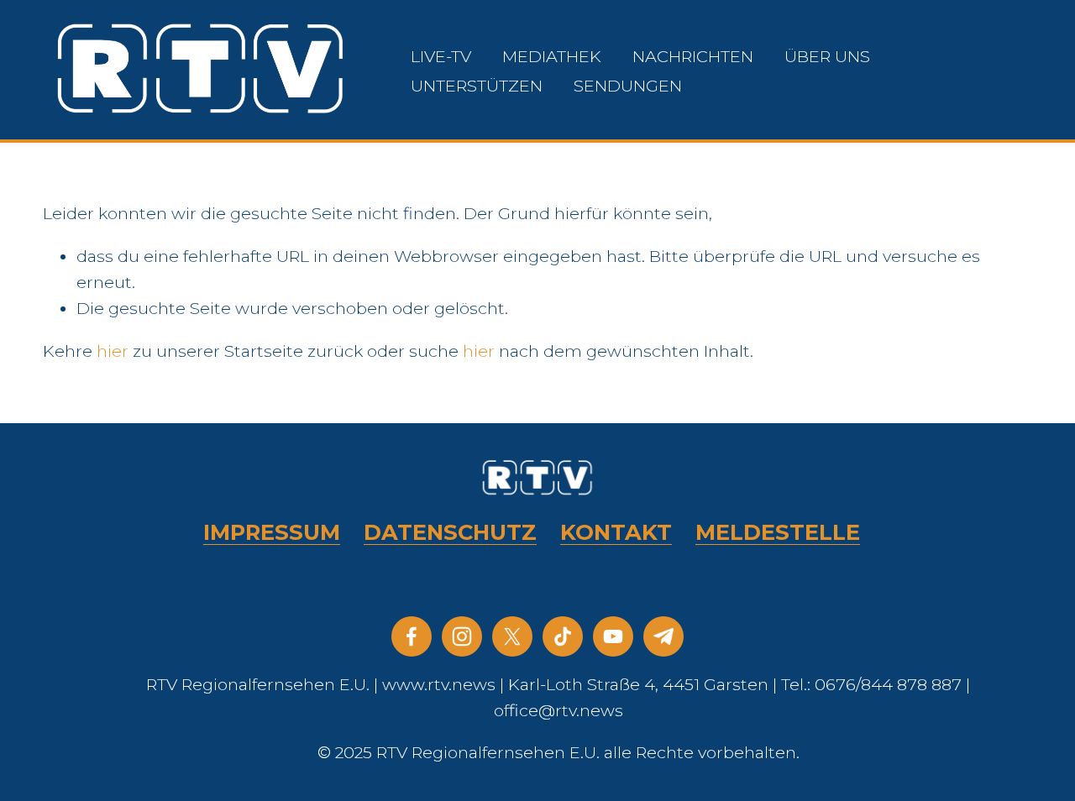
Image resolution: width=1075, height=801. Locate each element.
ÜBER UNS (827, 56)
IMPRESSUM (271, 532)
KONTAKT (616, 532)
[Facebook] (411, 636)
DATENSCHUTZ (450, 532)
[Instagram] (462, 636)
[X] (512, 636)
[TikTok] (563, 636)
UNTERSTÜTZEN (477, 86)
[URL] (663, 636)
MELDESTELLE (777, 532)
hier (112, 351)
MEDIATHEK (551, 56)
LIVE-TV (441, 56)
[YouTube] (613, 636)
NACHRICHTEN (692, 56)
